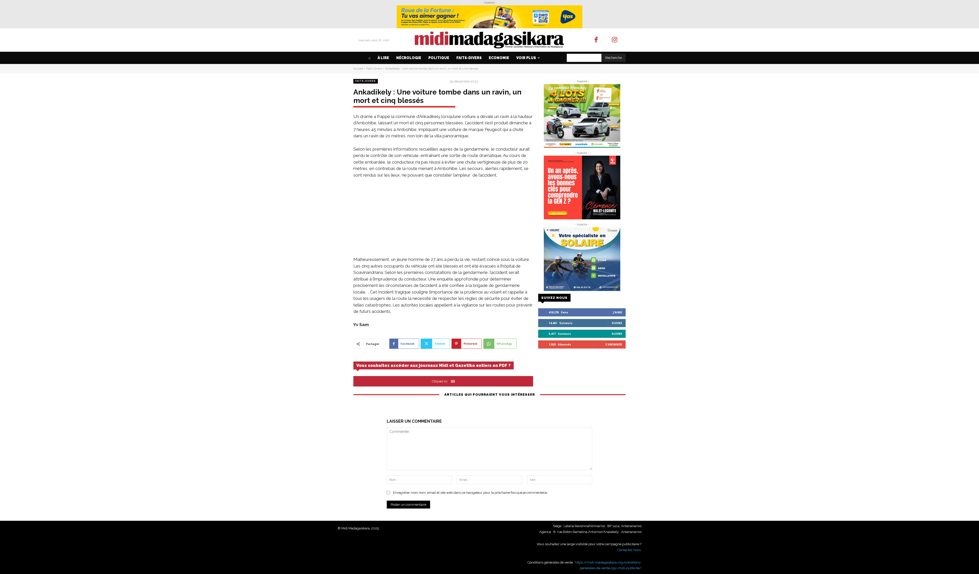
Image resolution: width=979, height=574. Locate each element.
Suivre (617, 323)
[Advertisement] (443, 220)
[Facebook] (596, 40)
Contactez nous (629, 550)
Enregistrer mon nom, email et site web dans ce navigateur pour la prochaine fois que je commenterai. (470, 493)
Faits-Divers (374, 68)
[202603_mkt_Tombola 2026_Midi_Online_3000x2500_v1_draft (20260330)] (582, 116)
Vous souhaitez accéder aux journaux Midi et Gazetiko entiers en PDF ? (433, 365)
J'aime (617, 312)
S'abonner (613, 344)
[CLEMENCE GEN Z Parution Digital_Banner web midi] (582, 187)
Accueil (358, 68)
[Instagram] (615, 40)
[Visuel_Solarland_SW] (582, 259)
